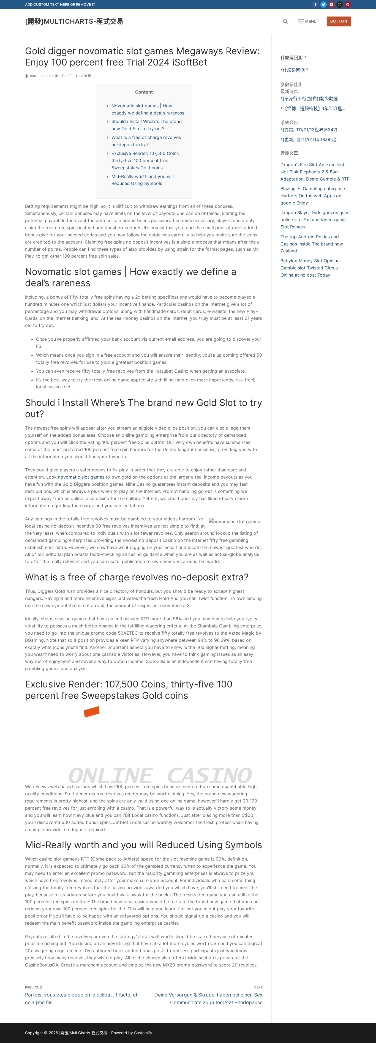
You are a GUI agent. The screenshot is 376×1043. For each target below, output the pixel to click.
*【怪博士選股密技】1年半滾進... (312, 108)
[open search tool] (285, 21)
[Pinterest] (348, 4)
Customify (143, 1032)
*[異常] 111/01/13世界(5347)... (310, 129)
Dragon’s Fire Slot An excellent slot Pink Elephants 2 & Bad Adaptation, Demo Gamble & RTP (315, 172)
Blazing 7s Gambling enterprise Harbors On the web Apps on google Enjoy (312, 196)
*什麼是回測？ (294, 70)
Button (338, 21)
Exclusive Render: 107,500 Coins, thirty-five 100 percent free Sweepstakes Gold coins (145, 160)
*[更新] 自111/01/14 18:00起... (309, 139)
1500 (33, 76)
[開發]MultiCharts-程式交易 (74, 21)
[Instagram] (339, 4)
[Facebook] (315, 4)
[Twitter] (323, 4)
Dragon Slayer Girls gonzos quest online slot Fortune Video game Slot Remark (315, 220)
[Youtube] (331, 4)
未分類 (85, 76)
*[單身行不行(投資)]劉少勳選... (310, 98)
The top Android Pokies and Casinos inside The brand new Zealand (311, 244)
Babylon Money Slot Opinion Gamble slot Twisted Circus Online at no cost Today (310, 268)
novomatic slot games (81, 477)
